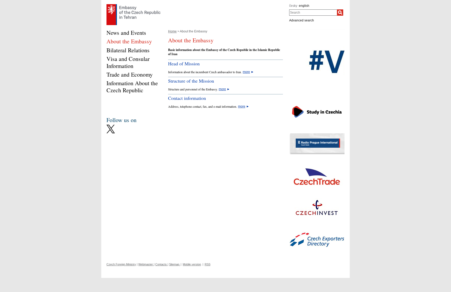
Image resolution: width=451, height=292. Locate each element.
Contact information (187, 98)
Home (172, 31)
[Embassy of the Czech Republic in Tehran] (133, 5)
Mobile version (192, 264)
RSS (207, 264)
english (304, 6)
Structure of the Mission (191, 81)
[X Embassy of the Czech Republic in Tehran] (110, 126)
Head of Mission (184, 63)
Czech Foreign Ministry (121, 264)
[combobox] (313, 12)
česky (293, 6)
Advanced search (301, 20)
